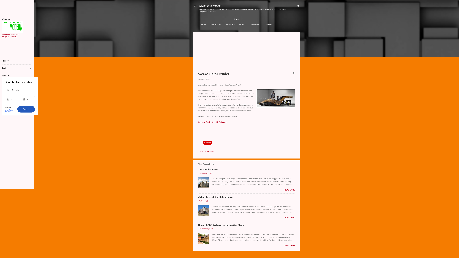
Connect (269, 24)
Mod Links (255, 24)
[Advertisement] (246, 53)
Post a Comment (207, 151)
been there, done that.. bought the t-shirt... (10, 36)
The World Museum (208, 169)
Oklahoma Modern (210, 5)
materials (207, 143)
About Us (230, 24)
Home (203, 24)
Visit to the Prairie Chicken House (215, 197)
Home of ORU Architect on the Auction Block (221, 225)
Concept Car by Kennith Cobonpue (213, 122)
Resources (215, 24)
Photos (242, 24)
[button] (293, 73)
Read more (289, 190)
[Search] (298, 6)
